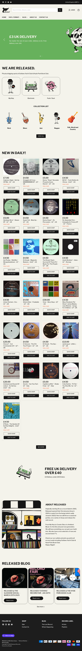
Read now (9, 600)
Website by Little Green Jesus (9, 640)
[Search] (60, 10)
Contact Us (25, 627)
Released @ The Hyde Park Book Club (65, 592)
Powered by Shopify (7, 646)
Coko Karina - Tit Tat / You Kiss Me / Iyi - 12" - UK (70, 386)
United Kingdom (72, 2)
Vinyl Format (14, 17)
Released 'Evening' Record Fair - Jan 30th (40, 592)
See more (40, 606)
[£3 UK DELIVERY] (41, 40)
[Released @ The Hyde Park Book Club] (67, 578)
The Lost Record (47, 624)
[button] (4, 39)
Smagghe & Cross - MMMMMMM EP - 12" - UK (31, 182)
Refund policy (5, 642)
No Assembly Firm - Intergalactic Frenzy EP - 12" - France (70, 222)
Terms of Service (23, 640)
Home (4, 17)
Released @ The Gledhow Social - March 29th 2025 (12, 593)
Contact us (43, 17)
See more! (41, 447)
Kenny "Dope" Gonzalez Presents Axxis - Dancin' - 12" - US (51, 182)
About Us (33, 17)
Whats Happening (47, 627)
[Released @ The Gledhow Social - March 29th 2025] (14, 578)
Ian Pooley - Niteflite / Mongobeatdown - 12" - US (11, 262)
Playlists (64, 627)
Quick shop (11, 188)
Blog (24, 17)
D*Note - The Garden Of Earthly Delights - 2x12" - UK (11, 426)
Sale (23, 624)
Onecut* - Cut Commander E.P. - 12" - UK (11, 346)
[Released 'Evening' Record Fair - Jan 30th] (41, 578)
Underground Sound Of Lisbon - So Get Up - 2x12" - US (11, 386)
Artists (64, 624)
